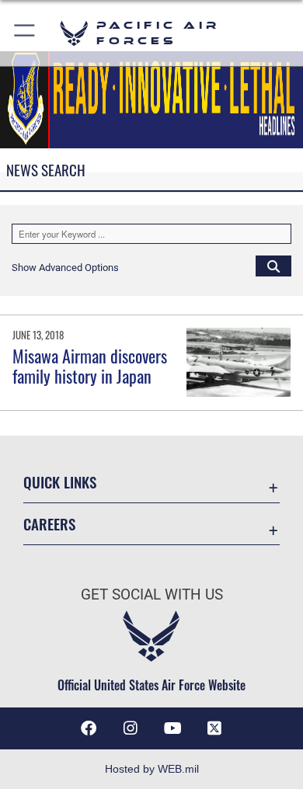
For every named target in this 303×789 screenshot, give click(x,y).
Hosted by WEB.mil (152, 769)
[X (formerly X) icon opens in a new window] (214, 728)
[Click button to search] (273, 265)
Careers (49, 524)
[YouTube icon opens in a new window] (172, 728)
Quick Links (59, 482)
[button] (25, 33)
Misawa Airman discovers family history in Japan (89, 365)
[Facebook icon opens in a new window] (88, 728)
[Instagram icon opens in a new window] (130, 728)
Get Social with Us (152, 594)
